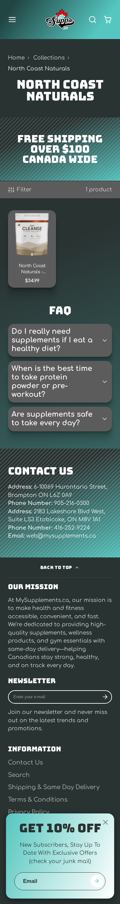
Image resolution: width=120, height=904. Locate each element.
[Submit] (96, 881)
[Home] (60, 20)
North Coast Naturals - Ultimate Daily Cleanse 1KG (32, 249)
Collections (49, 58)
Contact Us (25, 762)
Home (16, 58)
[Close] (105, 822)
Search (19, 775)
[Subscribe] (105, 697)
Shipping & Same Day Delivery (54, 787)
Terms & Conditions (38, 799)
